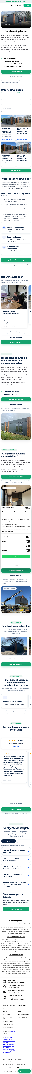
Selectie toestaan (16, 561)
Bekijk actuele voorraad (16, 399)
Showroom (27, 5)
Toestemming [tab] (5, 511)
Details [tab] (16, 511)
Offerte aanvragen (13, 1061)
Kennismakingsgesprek (8, 1064)
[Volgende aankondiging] (29, 1)
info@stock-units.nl (18, 993)
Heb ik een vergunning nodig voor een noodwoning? (14, 867)
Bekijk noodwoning (7, 139)
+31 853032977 (8, 1037)
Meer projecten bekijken (16, 664)
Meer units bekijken (16, 170)
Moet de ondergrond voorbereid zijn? (11, 859)
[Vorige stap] (7, 332)
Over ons (19, 1008)
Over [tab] (26, 511)
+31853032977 (16, 987)
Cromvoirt (10, 999)
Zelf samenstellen (19, 1059)
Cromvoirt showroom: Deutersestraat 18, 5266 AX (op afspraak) (8, 1046)
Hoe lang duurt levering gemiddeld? (12, 875)
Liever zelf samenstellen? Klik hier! (12, 93)
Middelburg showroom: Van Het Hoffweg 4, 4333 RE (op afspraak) (9, 1051)
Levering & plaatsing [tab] (8, 841)
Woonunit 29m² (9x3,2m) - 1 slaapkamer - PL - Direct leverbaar (7, 130)
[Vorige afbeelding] (8, 658)
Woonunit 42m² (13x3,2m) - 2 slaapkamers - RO (7, 157)
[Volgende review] (24, 803)
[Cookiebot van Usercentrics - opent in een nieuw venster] (23, 508)
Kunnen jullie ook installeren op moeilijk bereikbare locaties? (14, 884)
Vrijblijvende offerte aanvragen (16, 260)
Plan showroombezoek (16, 404)
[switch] (28, 541)
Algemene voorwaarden (23, 1014)
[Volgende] (24, 712)
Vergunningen (6, 1014)
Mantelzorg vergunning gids (8, 1017)
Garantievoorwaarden (22, 1017)
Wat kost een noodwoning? (16, 937)
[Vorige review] (7, 803)
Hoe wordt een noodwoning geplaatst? (14, 851)
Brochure (5, 1011)
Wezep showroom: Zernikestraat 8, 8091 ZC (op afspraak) (9, 1041)
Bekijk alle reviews (16, 809)
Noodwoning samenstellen (16, 476)
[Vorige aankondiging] (2, 1)
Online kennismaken (16, 337)
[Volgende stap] (24, 332)
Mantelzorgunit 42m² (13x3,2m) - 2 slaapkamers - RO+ (22, 130)
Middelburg (21, 999)
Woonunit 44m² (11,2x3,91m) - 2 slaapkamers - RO (22, 157)
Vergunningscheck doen (16, 570)
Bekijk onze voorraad (16, 71)
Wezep (15, 999)
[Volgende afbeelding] (24, 658)
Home (4, 1059)
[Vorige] (7, 712)
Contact (19, 1011)
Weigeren (16, 565)
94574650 (12, 1031)
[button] (3, 5)
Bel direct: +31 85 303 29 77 (16, 909)
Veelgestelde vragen (8, 1021)
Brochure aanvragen (16, 76)
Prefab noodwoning (16, 955)
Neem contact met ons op (16, 575)
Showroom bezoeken (16, 342)
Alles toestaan (16, 556)
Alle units (10, 1059)
